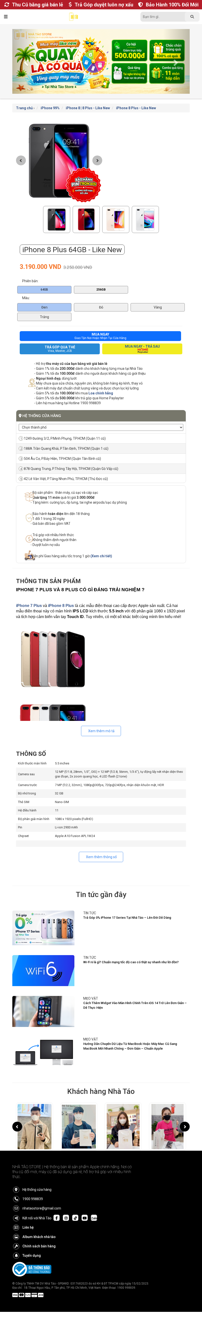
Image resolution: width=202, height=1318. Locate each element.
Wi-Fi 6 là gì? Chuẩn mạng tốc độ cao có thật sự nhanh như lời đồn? (131, 962)
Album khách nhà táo (39, 1237)
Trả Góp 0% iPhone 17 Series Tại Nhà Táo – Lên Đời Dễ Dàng (127, 917)
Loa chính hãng (100, 393)
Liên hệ (28, 1227)
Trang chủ (24, 108)
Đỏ (101, 307)
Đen (44, 307)
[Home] (73, 18)
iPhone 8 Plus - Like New (136, 108)
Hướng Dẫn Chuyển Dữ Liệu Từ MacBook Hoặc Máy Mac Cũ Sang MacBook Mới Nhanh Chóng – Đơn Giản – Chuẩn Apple (130, 1046)
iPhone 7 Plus (29, 606)
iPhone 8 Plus (61, 606)
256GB (101, 289)
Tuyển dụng (31, 1255)
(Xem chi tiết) (101, 556)
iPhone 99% (50, 108)
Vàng (158, 307)
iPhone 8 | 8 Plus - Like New (88, 108)
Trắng (44, 317)
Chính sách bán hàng (39, 1246)
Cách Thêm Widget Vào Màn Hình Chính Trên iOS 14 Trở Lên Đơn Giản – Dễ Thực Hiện (135, 1005)
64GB (44, 289)
